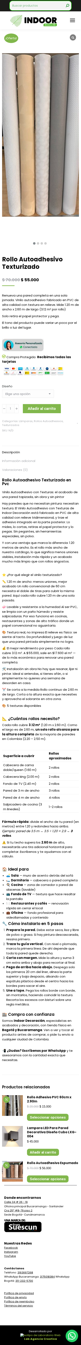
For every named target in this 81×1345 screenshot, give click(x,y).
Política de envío (15, 1297)
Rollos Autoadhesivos (48, 421)
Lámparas (26, 421)
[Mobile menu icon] (72, 20)
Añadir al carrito (42, 408)
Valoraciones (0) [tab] (15, 470)
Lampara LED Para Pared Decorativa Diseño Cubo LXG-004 (51, 1132)
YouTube (10, 1256)
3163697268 (25, 1272)
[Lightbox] (73, 37)
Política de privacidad (19, 1293)
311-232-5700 (24, 1281)
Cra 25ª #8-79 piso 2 (18, 1210)
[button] (72, 1336)
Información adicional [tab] (18, 461)
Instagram (11, 1252)
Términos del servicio (18, 1306)
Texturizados (10, 425)
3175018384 (47, 1277)
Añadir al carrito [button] (43, 1152)
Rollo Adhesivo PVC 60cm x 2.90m (49, 1099)
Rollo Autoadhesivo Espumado (52, 1163)
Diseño (7, 386)
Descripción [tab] (11, 452)
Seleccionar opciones (48, 1117)
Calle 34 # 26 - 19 (16, 1202)
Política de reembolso (19, 1301)
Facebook (11, 1248)
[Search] (67, 6)
